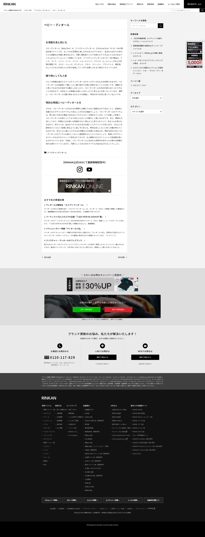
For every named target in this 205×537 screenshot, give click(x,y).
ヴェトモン (47, 428)
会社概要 (53, 509)
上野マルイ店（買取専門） (93, 461)
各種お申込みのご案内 (119, 410)
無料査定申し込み (194, 4)
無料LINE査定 (116, 417)
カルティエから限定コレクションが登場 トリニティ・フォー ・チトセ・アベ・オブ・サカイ (148, 70)
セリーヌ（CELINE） (105, 377)
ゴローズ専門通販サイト (140, 435)
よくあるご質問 (174, 4)
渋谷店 (87, 413)
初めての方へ (72, 410)
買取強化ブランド (126, 4)
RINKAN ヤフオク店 (139, 421)
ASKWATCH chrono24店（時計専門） (144, 450)
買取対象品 (111, 4)
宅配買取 (59, 413)
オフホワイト (48, 439)
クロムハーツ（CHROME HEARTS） (111, 381)
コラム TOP (28, 10)
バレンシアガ (48, 435)
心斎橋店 (88, 479)
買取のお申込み (117, 421)
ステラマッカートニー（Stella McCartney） (68, 381)
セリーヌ (46, 417)
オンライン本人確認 (118, 432)
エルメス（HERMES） (73, 377)
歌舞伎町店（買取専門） (93, 432)
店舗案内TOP (89, 410)
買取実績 (150, 4)
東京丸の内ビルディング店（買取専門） (97, 454)
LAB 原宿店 (88, 439)
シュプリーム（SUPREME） (64, 379)
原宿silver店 (88, 435)
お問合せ (130, 509)
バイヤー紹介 (72, 428)
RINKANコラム (73, 432)
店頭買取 (59, 421)
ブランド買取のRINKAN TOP (13, 10)
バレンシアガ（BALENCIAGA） (83, 379)
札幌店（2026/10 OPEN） (93, 468)
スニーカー (47, 457)
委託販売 (59, 424)
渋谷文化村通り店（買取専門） (95, 421)
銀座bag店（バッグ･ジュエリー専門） (97, 446)
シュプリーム (48, 421)
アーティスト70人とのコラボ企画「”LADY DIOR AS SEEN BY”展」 (75, 216)
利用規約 (61, 509)
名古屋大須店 (89, 472)
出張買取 (59, 417)
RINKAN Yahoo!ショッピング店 (142, 417)
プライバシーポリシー (90, 509)
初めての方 (99, 4)
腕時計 (46, 461)
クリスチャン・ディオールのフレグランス (64, 240)
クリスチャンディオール (42, 10)
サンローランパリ (49, 432)
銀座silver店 (88, 443)
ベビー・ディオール (58, 10)
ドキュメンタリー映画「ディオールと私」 (64, 228)
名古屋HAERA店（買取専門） (94, 476)
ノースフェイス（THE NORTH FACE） (122, 379)
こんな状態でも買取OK (75, 417)
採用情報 (150, 508)
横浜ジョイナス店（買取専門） (95, 465)
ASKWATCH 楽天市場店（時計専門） (144, 443)
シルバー (46, 454)
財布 (45, 465)
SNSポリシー (104, 509)
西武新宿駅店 (89, 428)
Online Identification (119, 439)
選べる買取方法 (62, 410)
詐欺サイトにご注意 (117, 509)
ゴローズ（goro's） (130, 381)
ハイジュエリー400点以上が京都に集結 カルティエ (148, 54)
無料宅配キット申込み (119, 424)
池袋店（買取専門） (91, 450)
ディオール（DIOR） (119, 377)
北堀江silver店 (89, 487)
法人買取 (59, 428)
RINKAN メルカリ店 (139, 428)
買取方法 (140, 4)
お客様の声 (72, 424)
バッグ (46, 450)
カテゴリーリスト (139, 85)
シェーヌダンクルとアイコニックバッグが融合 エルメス (148, 61)
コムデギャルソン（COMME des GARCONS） (141, 377)
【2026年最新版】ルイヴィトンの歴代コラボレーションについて (147, 39)
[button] (87, 309)
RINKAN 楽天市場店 (139, 413)
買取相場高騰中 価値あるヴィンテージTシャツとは (148, 47)
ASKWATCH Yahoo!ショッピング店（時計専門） (148, 446)
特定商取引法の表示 (73, 509)
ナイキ (46, 424)
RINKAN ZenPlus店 (138, 432)
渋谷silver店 (88, 417)
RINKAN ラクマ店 (138, 424)
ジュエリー (47, 446)
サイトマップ (140, 509)
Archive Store (137, 454)
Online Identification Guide (121, 435)
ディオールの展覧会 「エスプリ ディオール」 (65, 204)
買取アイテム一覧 (49, 443)
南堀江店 (88, 483)
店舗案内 (161, 4)
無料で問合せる (102, 357)
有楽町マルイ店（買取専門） (94, 457)
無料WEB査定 (116, 413)
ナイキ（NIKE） (157, 379)
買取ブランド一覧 (49, 410)
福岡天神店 (88, 490)
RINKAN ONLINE (138, 410)
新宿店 (87, 424)
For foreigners (72, 435)
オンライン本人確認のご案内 (121, 428)
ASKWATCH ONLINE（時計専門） (143, 439)
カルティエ (47, 413)
